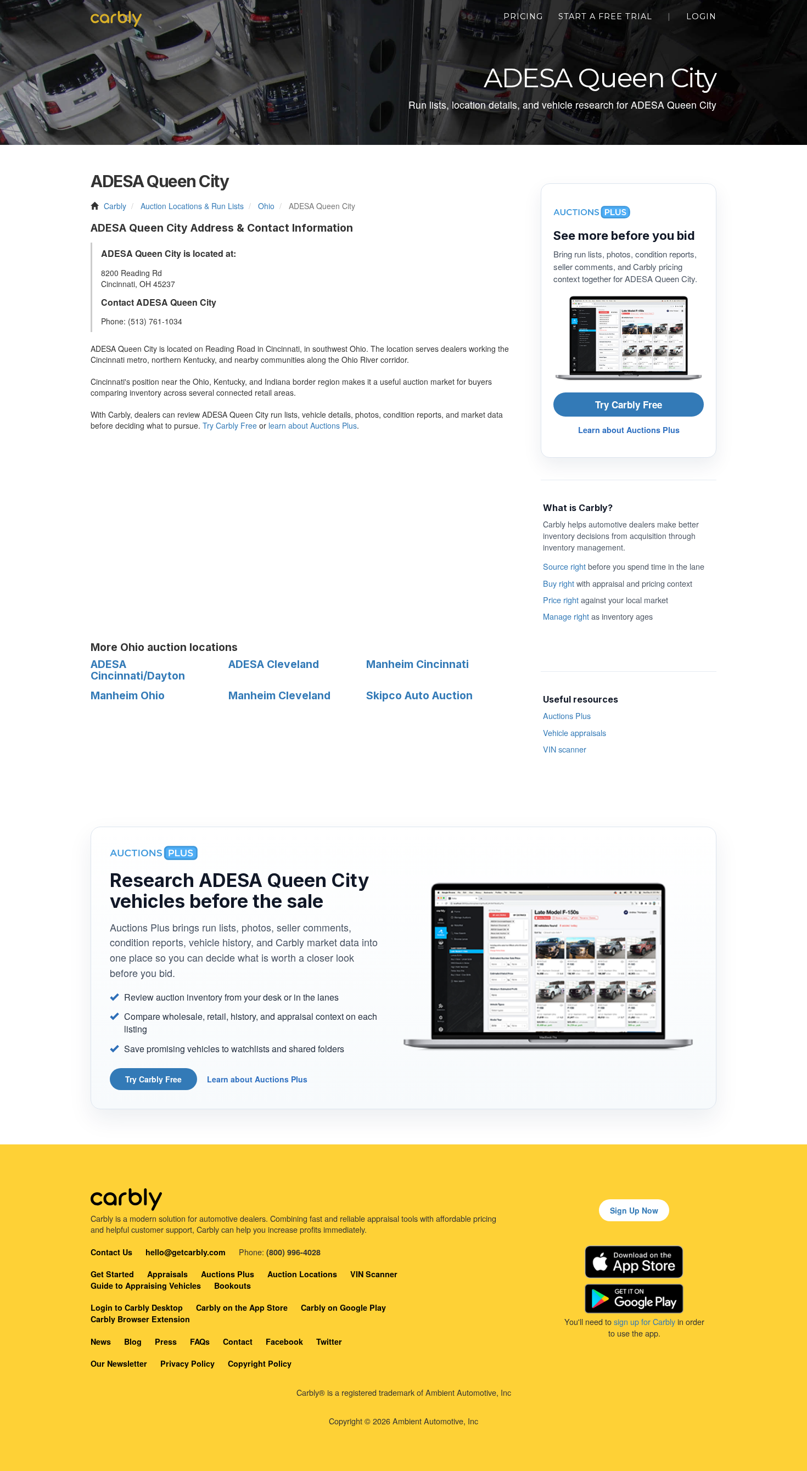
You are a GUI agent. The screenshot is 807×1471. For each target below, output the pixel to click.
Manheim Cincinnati (417, 664)
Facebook (284, 1341)
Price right (561, 599)
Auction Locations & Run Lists (192, 205)
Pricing (523, 16)
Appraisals (167, 1273)
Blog (133, 1341)
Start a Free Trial (605, 16)
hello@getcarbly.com (185, 1252)
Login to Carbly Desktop (137, 1307)
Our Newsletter (119, 1363)
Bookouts (232, 1285)
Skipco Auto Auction (419, 695)
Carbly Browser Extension (140, 1318)
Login (701, 16)
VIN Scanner (373, 1273)
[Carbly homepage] (116, 16)
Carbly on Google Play (343, 1307)
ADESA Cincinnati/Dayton (138, 670)
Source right (564, 566)
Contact (238, 1341)
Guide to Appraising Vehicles (146, 1285)
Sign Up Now (634, 1210)
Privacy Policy (187, 1363)
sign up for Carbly (644, 1321)
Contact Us (111, 1252)
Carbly (115, 205)
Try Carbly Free (230, 425)
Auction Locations (302, 1273)
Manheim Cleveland (279, 695)
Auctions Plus (567, 715)
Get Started (112, 1273)
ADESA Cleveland (273, 664)
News (101, 1341)
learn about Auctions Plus (312, 425)
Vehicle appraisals (574, 732)
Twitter (329, 1341)
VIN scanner (564, 749)
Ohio (266, 205)
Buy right (558, 583)
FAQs (200, 1341)
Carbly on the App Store (242, 1307)
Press (166, 1341)
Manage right (566, 616)
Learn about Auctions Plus (629, 429)
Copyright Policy (260, 1363)
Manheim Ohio (128, 695)
